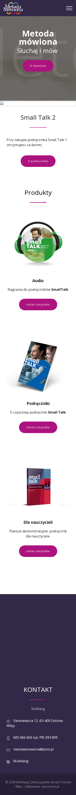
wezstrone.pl (50, 786)
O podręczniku (38, 161)
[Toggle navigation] (69, 8)
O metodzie (38, 66)
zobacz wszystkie (38, 304)
